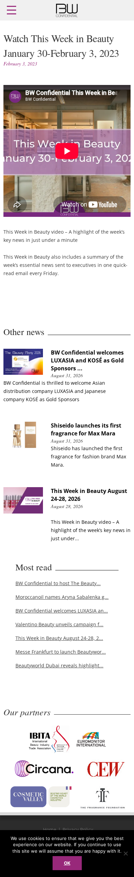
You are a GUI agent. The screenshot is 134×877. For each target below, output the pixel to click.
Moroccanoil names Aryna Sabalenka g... (62, 597)
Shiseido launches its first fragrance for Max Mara (86, 429)
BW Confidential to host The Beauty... (58, 583)
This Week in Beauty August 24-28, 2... (59, 638)
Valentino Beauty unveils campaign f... (59, 624)
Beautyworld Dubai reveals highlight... (59, 665)
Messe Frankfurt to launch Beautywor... (60, 652)
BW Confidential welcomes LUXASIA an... (61, 610)
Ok (67, 863)
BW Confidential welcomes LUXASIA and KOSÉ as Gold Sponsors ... (87, 360)
